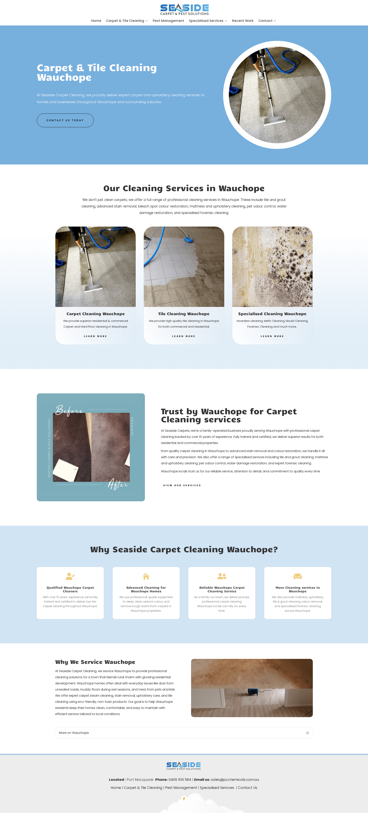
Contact (265, 21)
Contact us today (65, 120)
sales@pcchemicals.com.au (235, 779)
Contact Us (247, 787)
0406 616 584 (180, 779)
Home (96, 21)
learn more (95, 336)
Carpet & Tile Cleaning (125, 21)
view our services (182, 485)
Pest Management (168, 21)
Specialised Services (206, 21)
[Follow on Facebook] (184, 799)
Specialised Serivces (217, 787)
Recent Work (243, 21)
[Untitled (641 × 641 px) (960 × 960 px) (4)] (277, 142)
